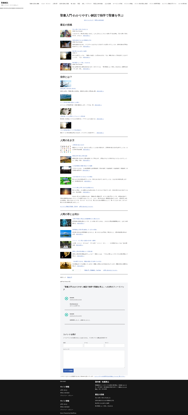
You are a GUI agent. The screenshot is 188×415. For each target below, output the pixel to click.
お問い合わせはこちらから (86, 206)
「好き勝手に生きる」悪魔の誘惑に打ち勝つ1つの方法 (86, 261)
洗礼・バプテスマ (86, 3)
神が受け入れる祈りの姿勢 (79, 51)
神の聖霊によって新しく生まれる (81, 62)
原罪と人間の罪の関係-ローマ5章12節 (82, 251)
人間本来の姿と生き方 (78, 145)
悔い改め (73, 3)
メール (86, 342)
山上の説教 (108, 3)
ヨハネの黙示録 (182, 3)
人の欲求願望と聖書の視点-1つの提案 (82, 165)
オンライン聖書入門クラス (169, 3)
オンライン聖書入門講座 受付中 (69, 206)
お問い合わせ (63, 390)
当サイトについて (88, 20)
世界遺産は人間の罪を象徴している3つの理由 (84, 229)
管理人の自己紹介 (99, 20)
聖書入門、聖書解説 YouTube (92, 270)
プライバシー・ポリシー (66, 395)
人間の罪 (55, 3)
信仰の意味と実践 (64, 3)
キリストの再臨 (128, 3)
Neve (61, 413)
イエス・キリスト (46, 3)
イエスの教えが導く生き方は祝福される (83, 187)
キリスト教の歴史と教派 (141, 3)
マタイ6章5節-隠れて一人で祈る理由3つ (70, 130)
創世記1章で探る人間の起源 (79, 155)
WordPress (73, 413)
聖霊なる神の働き (98, 3)
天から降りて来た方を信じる (80, 29)
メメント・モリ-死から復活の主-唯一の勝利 (83, 240)
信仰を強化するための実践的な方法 (81, 40)
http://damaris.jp (74, 304)
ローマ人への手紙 (117, 3)
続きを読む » (86, 35)
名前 (64, 342)
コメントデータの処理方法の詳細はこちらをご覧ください (109, 376)
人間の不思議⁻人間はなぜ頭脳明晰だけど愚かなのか (86, 218)
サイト (107, 342)
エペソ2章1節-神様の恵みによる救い (70, 102)
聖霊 (79, 3)
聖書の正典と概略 (34, 3)
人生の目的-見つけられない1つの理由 (82, 176)
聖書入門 (69, 277)
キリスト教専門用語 (155, 3)
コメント (66, 349)
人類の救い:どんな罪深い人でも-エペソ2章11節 (72, 116)
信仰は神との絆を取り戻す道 (67, 88)
